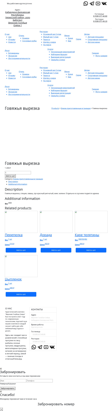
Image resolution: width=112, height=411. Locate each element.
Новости (12, 42)
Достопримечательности (19, 58)
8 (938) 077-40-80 (100, 16)
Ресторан (44, 31)
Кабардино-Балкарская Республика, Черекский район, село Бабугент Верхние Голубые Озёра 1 (17, 19)
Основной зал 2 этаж (52, 34)
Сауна (78, 39)
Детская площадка (96, 37)
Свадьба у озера (58, 60)
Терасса (46, 39)
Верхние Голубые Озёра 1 (46, 3)
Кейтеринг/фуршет (59, 54)
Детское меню (94, 42)
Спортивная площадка (97, 39)
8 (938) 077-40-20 (100, 21)
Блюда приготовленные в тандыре (28, 179)
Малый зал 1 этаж (50, 37)
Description (13, 181)
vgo (9, 37)
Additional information (17, 184)
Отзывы (11, 39)
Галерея (95, 53)
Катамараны (13, 53)
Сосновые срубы (29, 41)
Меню (67, 35)
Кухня (70, 38)
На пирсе (47, 45)
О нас (7, 34)
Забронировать (7, 388)
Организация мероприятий (63, 52)
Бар (69, 41)
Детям (87, 34)
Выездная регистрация (61, 57)
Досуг (7, 50)
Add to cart (10, 176)
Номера (25, 38)
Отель (21, 35)
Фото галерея (101, 56)
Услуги (50, 49)
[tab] (57, 181)
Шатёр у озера (49, 42)
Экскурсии (12, 56)
